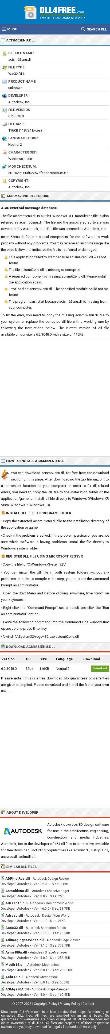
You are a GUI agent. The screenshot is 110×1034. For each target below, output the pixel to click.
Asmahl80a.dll (17, 891)
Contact (88, 1004)
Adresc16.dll (16, 903)
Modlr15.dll (15, 965)
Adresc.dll (14, 915)
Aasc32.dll (14, 928)
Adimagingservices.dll (24, 940)
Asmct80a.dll (16, 952)
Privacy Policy (70, 1004)
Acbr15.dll (14, 977)
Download (100, 668)
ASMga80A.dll (17, 989)
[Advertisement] (55, 398)
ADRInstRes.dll (17, 879)
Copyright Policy (45, 1004)
